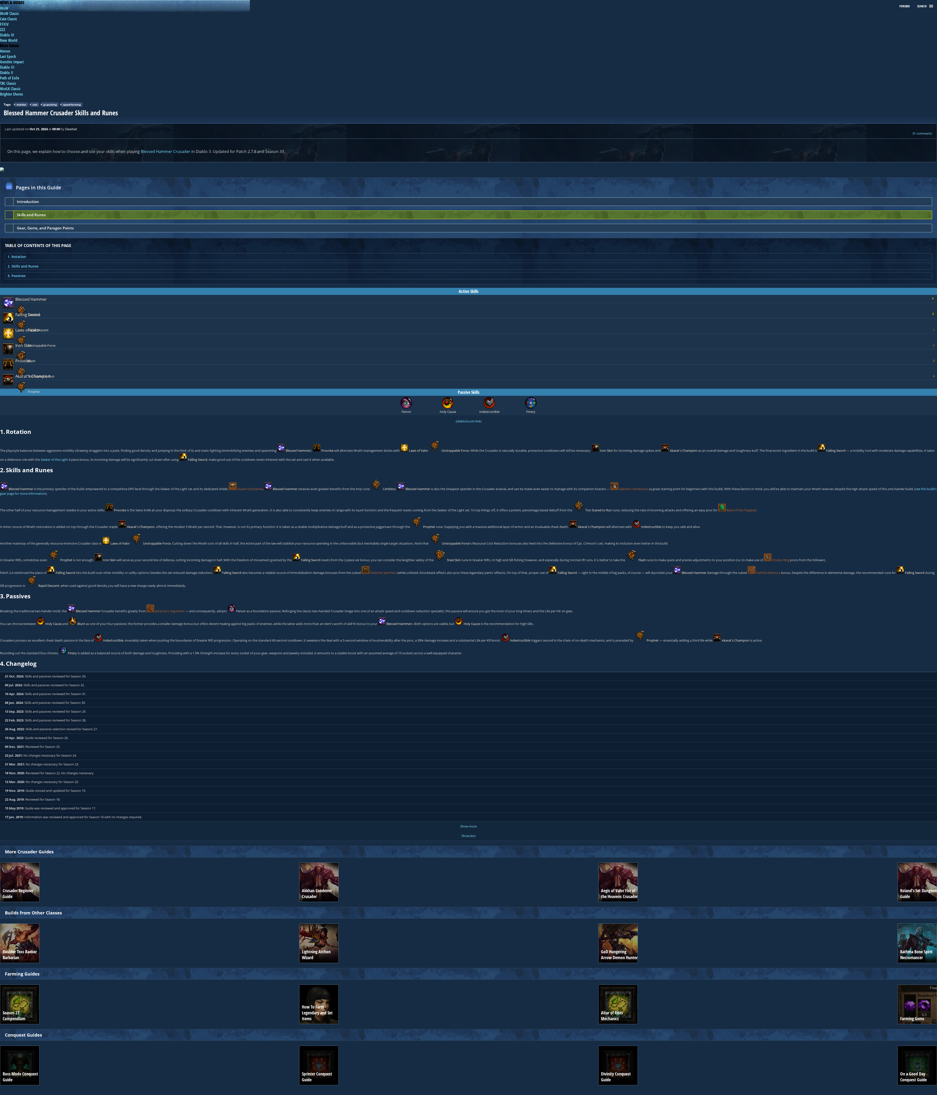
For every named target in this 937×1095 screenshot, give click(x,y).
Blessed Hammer (31, 299)
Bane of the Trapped (741, 510)
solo (34, 104)
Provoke (23, 361)
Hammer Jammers (383, 572)
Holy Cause (53, 624)
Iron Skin (23, 345)
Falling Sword (27, 314)
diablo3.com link (468, 421)
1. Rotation (17, 256)
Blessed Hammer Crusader (165, 151)
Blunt (81, 624)
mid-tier (21, 104)
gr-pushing (50, 104)
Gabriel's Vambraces (633, 489)
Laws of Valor (27, 330)
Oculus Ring (780, 560)
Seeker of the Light (54, 459)
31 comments (922, 133)
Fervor (241, 611)
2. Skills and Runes (23, 266)
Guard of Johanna (250, 489)
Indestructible (651, 527)
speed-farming (72, 104)
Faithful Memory (768, 572)
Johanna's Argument (169, 611)
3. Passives (17, 275)
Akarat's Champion (32, 376)
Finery (72, 653)
